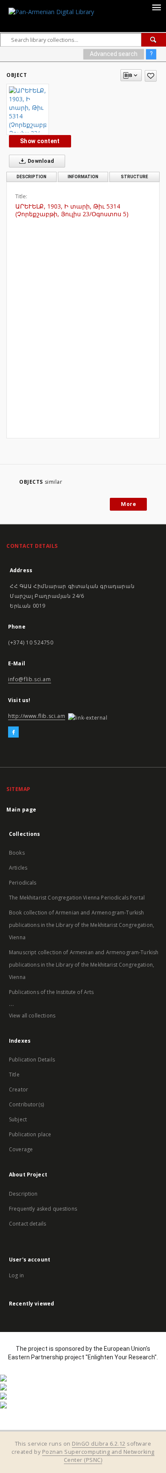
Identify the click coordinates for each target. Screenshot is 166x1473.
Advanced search (113, 53)
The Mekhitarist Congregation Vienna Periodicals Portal (77, 897)
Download (40, 161)
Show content (40, 141)
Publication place (30, 1134)
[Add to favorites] (151, 76)
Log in (16, 1275)
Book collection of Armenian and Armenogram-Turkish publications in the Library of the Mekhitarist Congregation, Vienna (81, 925)
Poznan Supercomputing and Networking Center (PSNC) (98, 1456)
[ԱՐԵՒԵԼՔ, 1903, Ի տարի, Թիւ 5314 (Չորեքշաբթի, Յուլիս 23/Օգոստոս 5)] (27, 109)
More (128, 504)
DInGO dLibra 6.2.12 (99, 1443)
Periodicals (23, 882)
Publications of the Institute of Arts (51, 992)
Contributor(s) (26, 1104)
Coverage (21, 1149)
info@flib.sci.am (29, 679)
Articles (18, 867)
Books (17, 852)
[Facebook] (13, 732)
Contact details (27, 1223)
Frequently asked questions (43, 1208)
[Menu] (156, 7)
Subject (18, 1119)
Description (23, 1193)
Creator (18, 1089)
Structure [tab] (134, 176)
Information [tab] (83, 176)
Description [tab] (31, 176)
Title (14, 1074)
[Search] (153, 40)
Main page (21, 809)
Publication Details (32, 1059)
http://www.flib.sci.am (36, 716)
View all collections (32, 1015)
